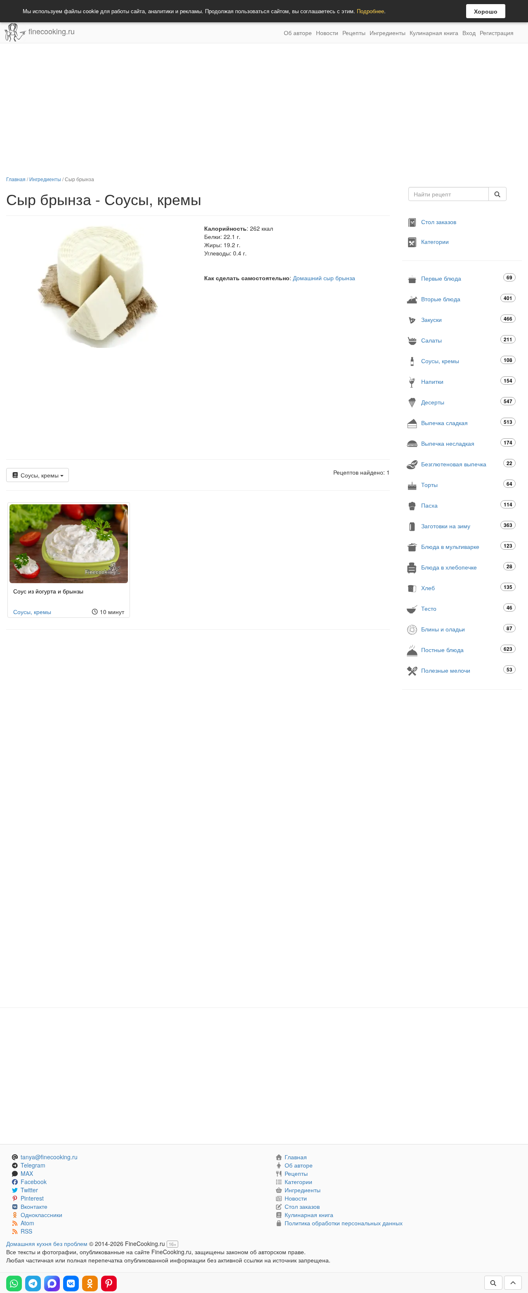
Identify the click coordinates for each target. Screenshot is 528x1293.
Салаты (466, 340)
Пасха (466, 505)
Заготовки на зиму (466, 525)
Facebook (34, 1181)
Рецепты (353, 32)
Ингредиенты (387, 32)
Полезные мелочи (466, 670)
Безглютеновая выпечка (466, 463)
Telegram (33, 1165)
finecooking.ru (50, 31)
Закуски (466, 319)
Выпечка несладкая (466, 443)
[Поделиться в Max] (52, 1283)
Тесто (466, 608)
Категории (435, 241)
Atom (27, 1223)
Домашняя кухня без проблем (46, 1243)
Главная (16, 178)
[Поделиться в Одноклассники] (90, 1283)
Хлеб (466, 587)
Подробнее (370, 11)
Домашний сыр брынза (324, 278)
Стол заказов (438, 221)
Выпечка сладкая (466, 422)
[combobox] (448, 194)
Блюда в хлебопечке (466, 567)
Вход (469, 32)
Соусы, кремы (39, 475)
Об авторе (298, 32)
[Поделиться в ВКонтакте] (71, 1283)
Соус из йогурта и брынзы (48, 591)
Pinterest (32, 1198)
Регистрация (497, 32)
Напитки (466, 381)
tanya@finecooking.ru (49, 1157)
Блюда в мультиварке (466, 546)
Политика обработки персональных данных (344, 1223)
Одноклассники (41, 1214)
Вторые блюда (466, 298)
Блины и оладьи (466, 628)
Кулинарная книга (434, 32)
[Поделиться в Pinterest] (109, 1283)
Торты (466, 484)
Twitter (29, 1190)
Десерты (466, 401)
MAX (27, 1173)
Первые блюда (466, 278)
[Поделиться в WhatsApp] (14, 1283)
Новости (327, 32)
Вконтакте (34, 1206)
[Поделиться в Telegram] (33, 1283)
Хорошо (485, 11)
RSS (26, 1231)
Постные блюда (466, 649)
